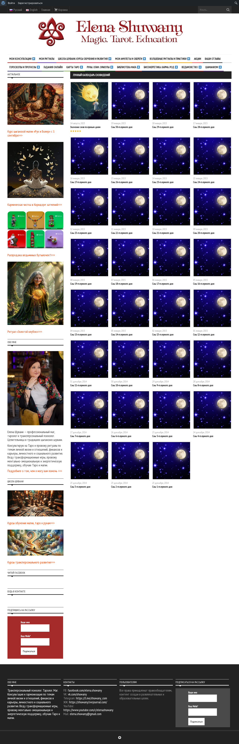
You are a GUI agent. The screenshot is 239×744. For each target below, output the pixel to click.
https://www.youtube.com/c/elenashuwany (88, 710)
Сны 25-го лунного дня (162, 182)
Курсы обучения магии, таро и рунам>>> (31, 523)
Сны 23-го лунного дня (80, 233)
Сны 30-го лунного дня (121, 127)
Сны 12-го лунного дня (203, 334)
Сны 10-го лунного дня (121, 385)
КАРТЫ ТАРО (73, 67)
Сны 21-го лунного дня (162, 233)
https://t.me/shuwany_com (91, 698)
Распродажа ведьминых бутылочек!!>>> (31, 255)
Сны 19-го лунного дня (80, 283)
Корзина (63, 10)
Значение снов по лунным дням (85, 127)
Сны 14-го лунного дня (121, 334)
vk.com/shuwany (77, 694)
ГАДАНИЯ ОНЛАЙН (53, 67)
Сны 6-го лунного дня (121, 436)
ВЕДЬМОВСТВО (190, 67)
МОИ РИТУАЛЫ (46, 59)
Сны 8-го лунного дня (203, 385)
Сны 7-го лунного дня (80, 436)
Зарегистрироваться (30, 2)
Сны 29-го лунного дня (162, 127)
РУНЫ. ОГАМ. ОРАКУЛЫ (98, 67)
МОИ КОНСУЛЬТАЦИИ (20, 59)
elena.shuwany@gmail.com (85, 714)
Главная (45, 10)
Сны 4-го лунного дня (203, 436)
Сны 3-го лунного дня (80, 486)
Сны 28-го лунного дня (203, 127)
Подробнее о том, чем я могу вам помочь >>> (34, 471)
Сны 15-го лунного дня (80, 334)
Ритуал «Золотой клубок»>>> (24, 331)
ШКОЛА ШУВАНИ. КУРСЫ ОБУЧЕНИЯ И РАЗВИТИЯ (83, 59)
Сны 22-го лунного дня (121, 233)
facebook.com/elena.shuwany (85, 690)
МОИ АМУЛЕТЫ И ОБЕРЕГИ (129, 59)
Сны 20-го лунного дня (203, 233)
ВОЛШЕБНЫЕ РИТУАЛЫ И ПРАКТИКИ (168, 59)
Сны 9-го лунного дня (162, 385)
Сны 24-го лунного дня (203, 182)
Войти (11, 2)
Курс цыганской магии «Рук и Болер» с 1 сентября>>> (31, 133)
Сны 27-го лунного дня (80, 182)
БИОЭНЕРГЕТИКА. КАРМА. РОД (159, 67)
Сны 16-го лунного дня (203, 283)
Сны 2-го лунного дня (121, 486)
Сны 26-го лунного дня (121, 182)
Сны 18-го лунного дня (121, 283)
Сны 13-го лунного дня (162, 334)
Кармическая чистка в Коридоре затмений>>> (34, 204)
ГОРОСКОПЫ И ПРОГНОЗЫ (23, 67)
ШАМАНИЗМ (212, 67)
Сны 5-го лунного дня (162, 436)
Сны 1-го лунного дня (162, 486)
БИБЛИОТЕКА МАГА (127, 67)
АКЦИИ (197, 59)
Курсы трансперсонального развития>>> (31, 562)
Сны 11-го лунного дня (80, 385)
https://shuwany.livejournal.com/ (88, 702)
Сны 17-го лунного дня (162, 283)
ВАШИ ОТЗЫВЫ (213, 59)
